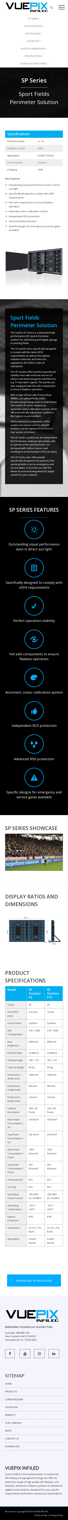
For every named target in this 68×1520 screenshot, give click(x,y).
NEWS (8, 1430)
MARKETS (10, 1415)
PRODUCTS (11, 1391)
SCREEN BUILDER (14, 1399)
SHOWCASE (11, 1407)
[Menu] (62, 7)
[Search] (51, 7)
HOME (8, 1383)
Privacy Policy (56, 1515)
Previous (13, 852)
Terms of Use (40, 1515)
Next (54, 852)
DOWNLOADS (12, 1446)
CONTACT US (12, 1438)
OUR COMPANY (13, 1422)
